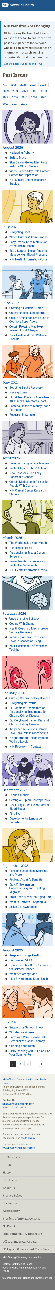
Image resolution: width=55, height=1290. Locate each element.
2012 (5, 103)
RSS (9, 1165)
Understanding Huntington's (27, 313)
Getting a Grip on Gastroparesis (29, 800)
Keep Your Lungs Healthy (25, 955)
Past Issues (10, 1180)
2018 (44, 91)
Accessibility (11, 1211)
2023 (43, 84)
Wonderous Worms (21, 1032)
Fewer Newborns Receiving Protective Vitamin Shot (27, 563)
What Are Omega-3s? (23, 974)
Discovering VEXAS (22, 960)
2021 (15, 91)
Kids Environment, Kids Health (28, 979)
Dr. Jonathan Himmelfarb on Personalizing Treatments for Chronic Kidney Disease (28, 711)
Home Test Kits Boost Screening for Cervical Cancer (30, 967)
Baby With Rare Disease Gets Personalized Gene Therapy (28, 1039)
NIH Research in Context (25, 746)
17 (42, 1064)
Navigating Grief (19, 232)
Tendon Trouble (19, 795)
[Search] (43, 5)
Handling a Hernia (20, 548)
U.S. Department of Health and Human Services (27, 1277)
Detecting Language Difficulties (29, 463)
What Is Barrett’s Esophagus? (28, 902)
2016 (15, 97)
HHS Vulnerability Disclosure (22, 1234)
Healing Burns (18, 392)
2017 (5, 97)
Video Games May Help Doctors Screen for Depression (30, 173)
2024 (33, 84)
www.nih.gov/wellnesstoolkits (18, 1147)
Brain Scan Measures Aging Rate (30, 897)
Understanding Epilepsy (24, 618)
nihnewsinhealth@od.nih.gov (17, 1103)
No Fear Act (10, 1226)
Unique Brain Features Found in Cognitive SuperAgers (29, 319)
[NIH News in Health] (18, 5)
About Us (9, 1188)
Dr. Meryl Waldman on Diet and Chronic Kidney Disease (29, 722)
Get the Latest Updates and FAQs (23, 63)
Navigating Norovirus (22, 703)
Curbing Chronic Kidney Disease (29, 698)
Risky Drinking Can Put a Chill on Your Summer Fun (29, 1053)
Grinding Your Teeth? (22, 1046)
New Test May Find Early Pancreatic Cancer (25, 475)
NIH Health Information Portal (28, 259)
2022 (6, 91)
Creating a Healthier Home (26, 308)
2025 (23, 84)
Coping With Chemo (22, 623)
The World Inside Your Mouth (28, 543)
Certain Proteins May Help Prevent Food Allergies (26, 328)
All (5, 84)
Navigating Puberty (21, 152)
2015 (24, 97)
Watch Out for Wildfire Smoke (28, 237)
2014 (34, 97)
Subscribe (13, 1157)
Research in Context (22, 414)
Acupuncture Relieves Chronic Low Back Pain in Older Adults (28, 731)
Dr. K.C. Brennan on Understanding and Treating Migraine (27, 888)
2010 (24, 103)
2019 (34, 91)
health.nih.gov (28, 1138)
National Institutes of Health (17, 1264)
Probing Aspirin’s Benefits (25, 879)
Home (7, 1172)
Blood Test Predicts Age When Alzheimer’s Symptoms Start (29, 399)
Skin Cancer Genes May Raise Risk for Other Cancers (28, 164)
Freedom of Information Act (21, 1218)
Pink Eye (14, 813)
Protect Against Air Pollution (27, 468)
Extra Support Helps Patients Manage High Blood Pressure (28, 252)
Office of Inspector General (20, 1241)
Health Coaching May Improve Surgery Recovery (28, 630)
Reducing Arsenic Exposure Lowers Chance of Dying (27, 639)
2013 (43, 97)
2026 (14, 84)
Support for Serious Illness (26, 1027)
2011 (15, 103)
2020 (25, 91)
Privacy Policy (12, 1195)
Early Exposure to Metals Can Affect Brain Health (28, 244)
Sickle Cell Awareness (23, 907)
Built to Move (17, 157)
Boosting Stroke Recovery (26, 387)
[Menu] (50, 5)
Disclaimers (10, 1203)
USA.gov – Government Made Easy (26, 1249)
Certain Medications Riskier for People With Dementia (29, 483)
